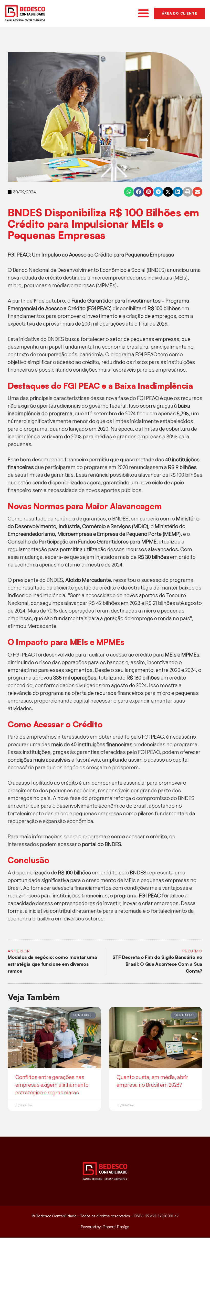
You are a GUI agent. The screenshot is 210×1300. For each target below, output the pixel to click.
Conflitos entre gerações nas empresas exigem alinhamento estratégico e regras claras (52, 1085)
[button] (129, 192)
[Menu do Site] (143, 13)
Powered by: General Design (105, 1226)
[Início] (25, 13)
